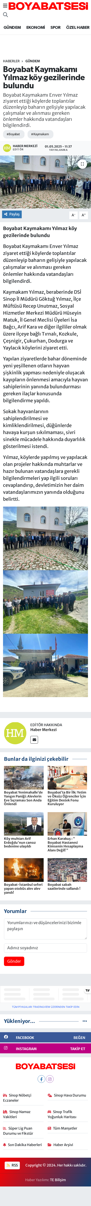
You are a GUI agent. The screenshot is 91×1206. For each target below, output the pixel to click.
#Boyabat (13, 134)
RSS (14, 1165)
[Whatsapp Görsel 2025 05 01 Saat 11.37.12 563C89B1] (45, 665)
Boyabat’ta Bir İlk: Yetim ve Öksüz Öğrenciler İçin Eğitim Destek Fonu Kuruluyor (67, 798)
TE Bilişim (58, 1180)
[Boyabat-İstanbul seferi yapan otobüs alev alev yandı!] (24, 869)
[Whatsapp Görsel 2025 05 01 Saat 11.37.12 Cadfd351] (45, 538)
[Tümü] (85, 1021)
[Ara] (5, 15)
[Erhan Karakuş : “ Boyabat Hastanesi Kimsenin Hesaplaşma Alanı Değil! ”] (67, 823)
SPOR (55, 28)
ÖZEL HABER (77, 28)
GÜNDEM (12, 28)
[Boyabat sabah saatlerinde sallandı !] (67, 869)
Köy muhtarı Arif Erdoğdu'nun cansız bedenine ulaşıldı (20, 843)
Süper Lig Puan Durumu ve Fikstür (18, 1131)
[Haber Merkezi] (15, 732)
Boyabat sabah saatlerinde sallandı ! (64, 887)
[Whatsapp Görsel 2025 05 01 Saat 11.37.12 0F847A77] (45, 601)
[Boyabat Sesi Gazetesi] (48, 5)
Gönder (14, 961)
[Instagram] (50, 1079)
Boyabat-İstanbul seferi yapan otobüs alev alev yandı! (23, 889)
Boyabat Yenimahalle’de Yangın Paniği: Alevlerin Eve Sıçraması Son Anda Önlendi (23, 798)
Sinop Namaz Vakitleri (17, 1114)
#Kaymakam (40, 134)
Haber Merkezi (43, 729)
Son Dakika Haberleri (25, 1145)
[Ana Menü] (5, 5)
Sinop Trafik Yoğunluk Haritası (62, 1114)
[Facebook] (41, 1079)
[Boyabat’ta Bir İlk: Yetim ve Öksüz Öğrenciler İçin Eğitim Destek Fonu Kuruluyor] (67, 777)
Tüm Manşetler (65, 1128)
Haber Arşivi (63, 1145)
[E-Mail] (34, 740)
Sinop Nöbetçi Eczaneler (17, 1098)
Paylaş (14, 214)
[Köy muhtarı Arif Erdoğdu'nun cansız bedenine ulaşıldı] (24, 823)
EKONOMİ (35, 28)
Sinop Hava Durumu (70, 1095)
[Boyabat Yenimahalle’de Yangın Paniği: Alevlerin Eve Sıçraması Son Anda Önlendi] (24, 777)
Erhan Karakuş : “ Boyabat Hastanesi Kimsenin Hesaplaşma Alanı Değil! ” (65, 844)
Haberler (11, 61)
